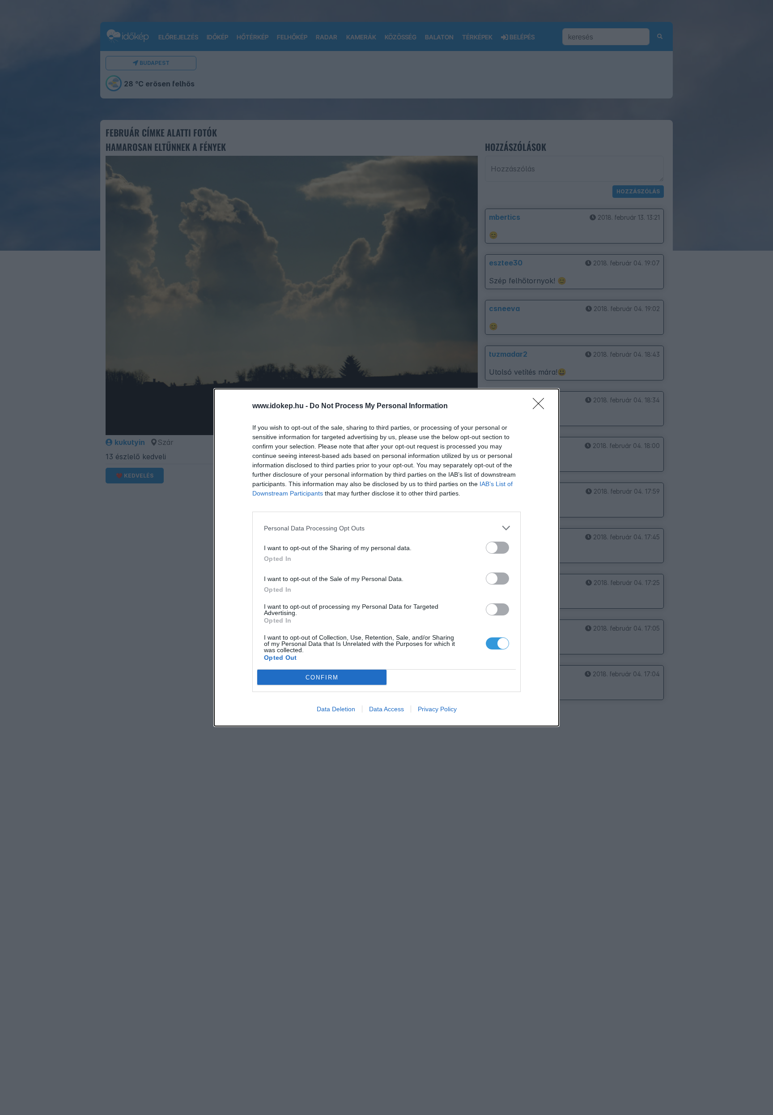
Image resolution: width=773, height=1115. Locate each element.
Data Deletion (336, 709)
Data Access (386, 709)
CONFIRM (322, 677)
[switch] (497, 548)
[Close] (541, 406)
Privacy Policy (437, 709)
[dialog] (386, 557)
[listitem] (386, 528)
